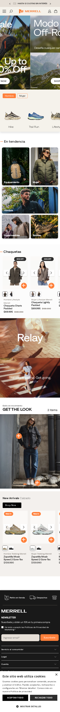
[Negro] (11, 548)
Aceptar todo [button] (15, 697)
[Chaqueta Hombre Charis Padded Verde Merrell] (15, 272)
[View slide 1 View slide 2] (30, 53)
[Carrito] (56, 11)
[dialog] (30, 691)
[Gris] (11, 294)
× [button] (56, 674)
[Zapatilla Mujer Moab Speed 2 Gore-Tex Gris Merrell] (42, 527)
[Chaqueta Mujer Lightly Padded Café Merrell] (42, 272)
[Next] (23, 273)
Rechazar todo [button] (44, 697)
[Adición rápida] (24, 286)
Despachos (42, 598)
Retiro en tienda (17, 598)
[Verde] (5, 294)
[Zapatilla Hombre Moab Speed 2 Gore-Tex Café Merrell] (15, 527)
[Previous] (6, 273)
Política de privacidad (21, 691)
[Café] (32, 294)
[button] (30, 706)
